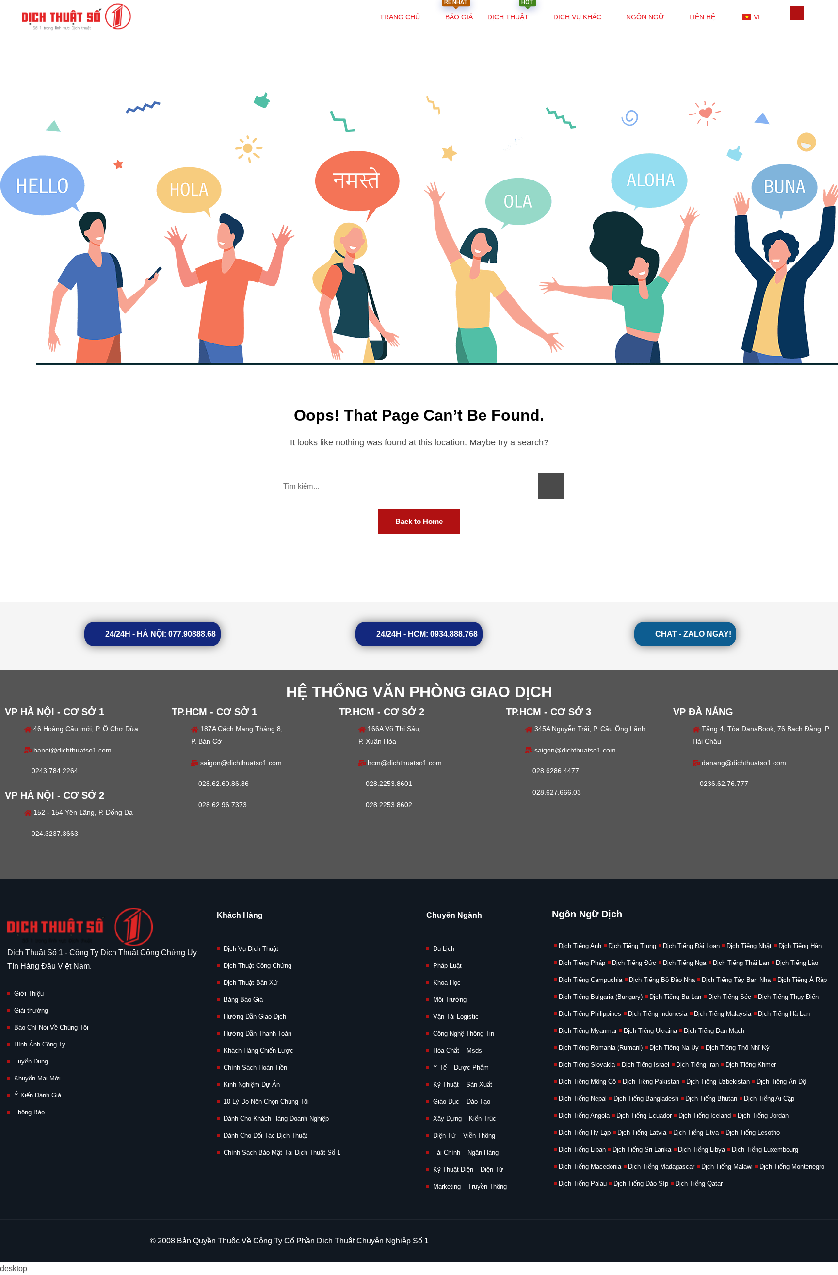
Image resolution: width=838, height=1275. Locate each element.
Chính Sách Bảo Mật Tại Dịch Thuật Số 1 (282, 1152)
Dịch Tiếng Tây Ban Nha (736, 979)
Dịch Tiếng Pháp (582, 962)
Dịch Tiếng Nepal (583, 1098)
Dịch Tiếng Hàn (800, 945)
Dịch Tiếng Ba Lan (675, 996)
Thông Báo (29, 1112)
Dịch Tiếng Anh (580, 945)
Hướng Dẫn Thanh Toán (257, 1033)
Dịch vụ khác (577, 17)
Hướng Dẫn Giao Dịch (255, 1016)
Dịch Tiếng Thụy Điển (788, 996)
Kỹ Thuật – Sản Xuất (462, 1084)
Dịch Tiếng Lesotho (752, 1132)
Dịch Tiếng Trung (632, 945)
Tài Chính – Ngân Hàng (466, 1152)
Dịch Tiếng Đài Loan (691, 945)
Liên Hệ (702, 17)
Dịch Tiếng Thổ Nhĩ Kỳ (738, 1047)
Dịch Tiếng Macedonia (590, 1166)
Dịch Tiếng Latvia (641, 1132)
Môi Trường (450, 999)
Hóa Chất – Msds (457, 1050)
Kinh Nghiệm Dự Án (252, 1084)
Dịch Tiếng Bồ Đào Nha (662, 979)
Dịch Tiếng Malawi (727, 1166)
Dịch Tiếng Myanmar (588, 1030)
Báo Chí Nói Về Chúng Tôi (51, 1027)
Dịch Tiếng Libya (701, 1149)
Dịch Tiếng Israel (645, 1064)
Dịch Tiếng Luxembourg (765, 1149)
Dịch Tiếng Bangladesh (645, 1098)
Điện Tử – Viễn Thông (464, 1135)
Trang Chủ (400, 17)
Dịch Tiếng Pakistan (651, 1081)
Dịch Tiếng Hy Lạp (585, 1132)
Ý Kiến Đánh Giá (37, 1095)
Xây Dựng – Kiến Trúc (464, 1118)
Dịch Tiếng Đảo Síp (640, 1183)
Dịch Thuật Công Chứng (257, 965)
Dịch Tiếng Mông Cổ (587, 1081)
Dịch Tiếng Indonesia (657, 1013)
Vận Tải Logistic (456, 1016)
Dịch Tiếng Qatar (699, 1183)
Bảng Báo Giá (243, 999)
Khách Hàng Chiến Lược (258, 1050)
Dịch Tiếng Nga (684, 962)
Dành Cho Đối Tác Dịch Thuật (265, 1135)
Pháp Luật (447, 965)
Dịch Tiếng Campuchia (590, 979)
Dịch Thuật (510, 11)
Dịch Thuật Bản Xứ (251, 982)
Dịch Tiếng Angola (584, 1115)
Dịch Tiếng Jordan (763, 1115)
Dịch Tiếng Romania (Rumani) (601, 1047)
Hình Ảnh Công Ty (39, 1044)
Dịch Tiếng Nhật (749, 945)
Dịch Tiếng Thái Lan (741, 962)
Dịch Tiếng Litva (696, 1132)
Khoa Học (447, 982)
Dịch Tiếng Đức (634, 962)
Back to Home (419, 521)
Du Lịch (443, 948)
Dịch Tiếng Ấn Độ (781, 1081)
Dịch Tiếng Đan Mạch (714, 1030)
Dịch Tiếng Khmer (750, 1064)
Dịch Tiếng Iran (697, 1064)
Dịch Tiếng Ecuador (644, 1115)
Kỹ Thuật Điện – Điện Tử (468, 1169)
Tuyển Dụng (31, 1061)
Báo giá (458, 11)
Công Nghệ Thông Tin (463, 1033)
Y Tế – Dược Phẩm (461, 1067)
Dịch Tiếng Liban (582, 1149)
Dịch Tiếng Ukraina (650, 1030)
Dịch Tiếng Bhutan (711, 1098)
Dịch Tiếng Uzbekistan (718, 1081)
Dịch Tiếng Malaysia (722, 1013)
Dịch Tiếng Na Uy (674, 1047)
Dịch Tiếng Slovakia (587, 1064)
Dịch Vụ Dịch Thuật (251, 948)
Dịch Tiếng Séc (729, 996)
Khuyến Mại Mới (37, 1078)
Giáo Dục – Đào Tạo (461, 1101)
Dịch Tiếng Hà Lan (784, 1013)
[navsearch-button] (797, 13)
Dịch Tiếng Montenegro (791, 1166)
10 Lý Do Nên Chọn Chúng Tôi (266, 1101)
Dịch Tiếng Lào (797, 962)
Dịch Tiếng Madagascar (661, 1166)
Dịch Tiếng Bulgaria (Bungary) (601, 996)
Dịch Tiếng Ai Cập (769, 1098)
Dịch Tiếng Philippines (590, 1013)
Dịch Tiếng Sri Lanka (641, 1149)
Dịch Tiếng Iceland (704, 1115)
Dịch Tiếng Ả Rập (802, 979)
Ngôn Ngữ (645, 17)
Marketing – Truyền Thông (470, 1186)
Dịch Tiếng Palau (583, 1183)
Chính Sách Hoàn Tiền (255, 1067)
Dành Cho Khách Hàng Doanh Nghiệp (276, 1118)
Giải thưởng (31, 1010)
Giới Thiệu (29, 993)
